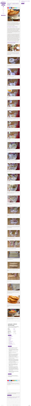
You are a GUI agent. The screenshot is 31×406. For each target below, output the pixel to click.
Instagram (5, 15)
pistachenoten (11, 344)
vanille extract (10, 341)
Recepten (3, 9)
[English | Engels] (3, 6)
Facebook (1, 15)
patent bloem (11, 336)
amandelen (11, 343)
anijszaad (10, 338)
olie (10, 339)
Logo (3, 3)
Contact (3, 13)
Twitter (3, 15)
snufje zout (10, 337)
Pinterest (2, 15)
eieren (9, 340)
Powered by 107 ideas (29, 405)
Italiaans (14, 329)
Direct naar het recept (9, 6)
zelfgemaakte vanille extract (16, 118)
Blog (3, 10)
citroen (10, 342)
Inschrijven (23, 3)
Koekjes (14, 328)
